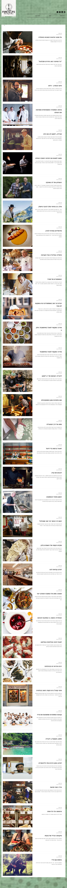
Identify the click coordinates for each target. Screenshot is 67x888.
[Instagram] (57, 12)
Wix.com (4, 885)
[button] (4, 25)
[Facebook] (60, 12)
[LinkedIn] (62, 12)
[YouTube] (64, 12)
